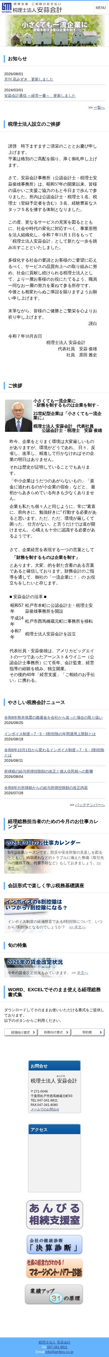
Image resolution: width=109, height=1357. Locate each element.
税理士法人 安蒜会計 (55, 1342)
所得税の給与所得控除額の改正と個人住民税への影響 (48, 771)
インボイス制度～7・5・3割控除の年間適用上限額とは (50, 734)
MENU (101, 8)
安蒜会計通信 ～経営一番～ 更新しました (40, 95)
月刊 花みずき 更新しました (28, 79)
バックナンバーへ (90, 805)
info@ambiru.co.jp (59, 1352)
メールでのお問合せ (45, 1109)
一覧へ (99, 107)
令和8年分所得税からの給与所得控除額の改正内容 (46, 788)
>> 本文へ (77, 927)
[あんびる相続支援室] (54, 1214)
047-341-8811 (57, 1347)
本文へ (82, 973)
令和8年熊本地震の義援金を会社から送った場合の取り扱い (53, 717)
